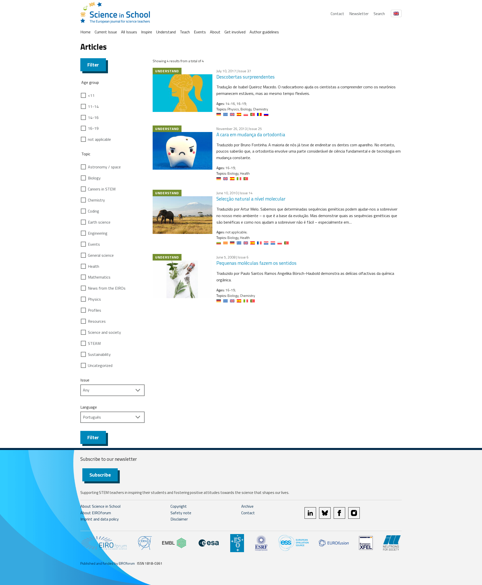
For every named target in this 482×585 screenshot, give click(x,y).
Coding (93, 211)
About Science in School (100, 506)
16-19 (93, 128)
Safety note (180, 513)
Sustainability (99, 354)
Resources (97, 321)
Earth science (99, 222)
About (215, 32)
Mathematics (99, 277)
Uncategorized (100, 365)
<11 (91, 95)
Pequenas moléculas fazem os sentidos (256, 263)
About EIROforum (95, 513)
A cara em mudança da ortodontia (250, 134)
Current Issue (106, 32)
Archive (247, 506)
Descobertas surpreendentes (245, 76)
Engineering (97, 233)
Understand (166, 32)
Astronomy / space (104, 167)
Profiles (94, 310)
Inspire (146, 32)
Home (85, 32)
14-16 (93, 117)
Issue (84, 380)
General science (101, 255)
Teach (185, 32)
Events (200, 32)
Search (379, 14)
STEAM (94, 343)
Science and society (104, 332)
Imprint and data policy (99, 519)
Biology (94, 178)
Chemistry (96, 200)
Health (93, 266)
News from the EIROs (107, 288)
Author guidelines (264, 32)
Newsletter (359, 14)
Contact (337, 14)
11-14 (93, 106)
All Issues (129, 32)
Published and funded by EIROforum (107, 563)
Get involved (235, 32)
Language (88, 407)
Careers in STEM (101, 189)
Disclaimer (179, 519)
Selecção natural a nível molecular (250, 198)
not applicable (99, 139)
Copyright (178, 506)
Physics (94, 299)
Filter (93, 65)
